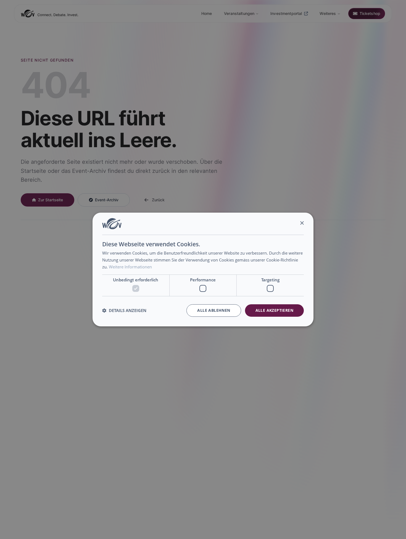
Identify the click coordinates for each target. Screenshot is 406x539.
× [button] (302, 223)
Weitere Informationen (130, 267)
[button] (124, 311)
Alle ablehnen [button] (213, 310)
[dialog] (203, 269)
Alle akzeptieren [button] (274, 310)
